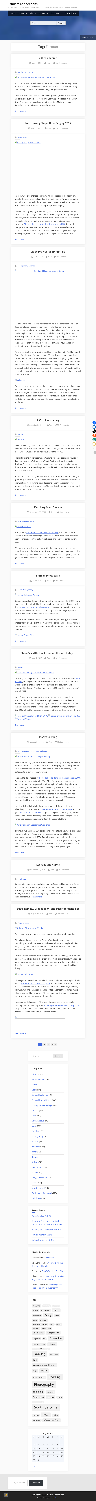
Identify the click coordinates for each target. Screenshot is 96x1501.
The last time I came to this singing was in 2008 (44, 224)
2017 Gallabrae (48, 58)
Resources (43, 13)
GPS (44, 1339)
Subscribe (35, 1482)
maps (35, 1371)
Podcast (35, 1141)
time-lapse (36, 1415)
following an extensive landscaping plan (61, 1005)
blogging (36, 1306)
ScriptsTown (55, 1498)
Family (20, 72)
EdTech (35, 1074)
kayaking (39, 1354)
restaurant (50, 1392)
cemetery (46, 1306)
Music (31, 72)
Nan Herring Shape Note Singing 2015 (48, 123)
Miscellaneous (23, 923)
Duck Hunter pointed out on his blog (42, 532)
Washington (36, 1420)
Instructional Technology (41, 1349)
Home (13, 13)
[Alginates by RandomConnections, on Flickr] (20, 380)
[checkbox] (6, 1495)
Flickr (57, 1316)
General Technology (40, 1095)
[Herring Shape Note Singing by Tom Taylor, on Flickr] (48, 166)
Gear (34, 1090)
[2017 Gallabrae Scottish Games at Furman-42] (35, 77)
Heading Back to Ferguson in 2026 (46, 1229)
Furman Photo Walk (48, 575)
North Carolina (38, 1377)
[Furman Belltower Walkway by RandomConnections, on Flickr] (27, 595)
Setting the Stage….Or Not (43, 1240)
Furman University (40, 1324)
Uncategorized (38, 1188)
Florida (35, 1320)
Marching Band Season (48, 507)
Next (54, 1044)
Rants (34, 1151)
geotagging (36, 1328)
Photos (33, 13)
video (55, 1415)
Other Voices (56, 13)
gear (52, 1325)
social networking (38, 1402)
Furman (43, 1320)
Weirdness (36, 1198)
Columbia (35, 1310)
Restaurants (37, 1167)
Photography (22, 266)
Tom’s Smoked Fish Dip (42, 1216)
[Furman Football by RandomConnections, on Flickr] (23, 526)
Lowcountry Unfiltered (44, 1365)
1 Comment (61, 256)
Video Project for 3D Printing (48, 251)
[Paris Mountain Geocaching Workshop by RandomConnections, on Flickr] (32, 756)
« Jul (33, 1466)
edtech (56, 1310)
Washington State (52, 1420)
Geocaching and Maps (39, 751)
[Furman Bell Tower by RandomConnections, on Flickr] (24, 974)
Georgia (58, 1324)
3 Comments (63, 425)
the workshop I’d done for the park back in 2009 (59, 778)
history (52, 1344)
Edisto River (45, 1310)
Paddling (35, 1131)
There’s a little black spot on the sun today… (48, 653)
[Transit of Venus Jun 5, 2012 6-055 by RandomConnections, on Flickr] (64, 716)
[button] (94, 423)
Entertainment (23, 521)
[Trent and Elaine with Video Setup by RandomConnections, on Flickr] (48, 294)
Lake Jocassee (54, 1354)
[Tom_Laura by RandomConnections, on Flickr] (20, 439)
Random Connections (23, 4)
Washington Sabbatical (42, 1193)
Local (26, 72)
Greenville (56, 1338)
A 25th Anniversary (48, 420)
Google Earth (53, 1332)
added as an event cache (30, 812)
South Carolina (45, 1407)
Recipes (35, 1157)
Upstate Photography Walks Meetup (34, 607)
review (51, 1397)
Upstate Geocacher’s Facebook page (55, 809)
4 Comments (64, 869)
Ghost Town (46, 1328)
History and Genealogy (42, 1105)
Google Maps (37, 1339)
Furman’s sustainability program (35, 983)
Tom (48, 63)
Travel (34, 1183)
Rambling (36, 1146)
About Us (23, 13)
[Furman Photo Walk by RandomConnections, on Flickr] (24, 635)
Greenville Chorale (39, 1344)
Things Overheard (39, 1177)
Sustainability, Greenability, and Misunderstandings (48, 908)
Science (32, 266)
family (48, 1315)
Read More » (20, 111)
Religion (35, 1162)
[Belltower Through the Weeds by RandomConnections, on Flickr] (29, 928)
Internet (35, 1110)
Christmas (56, 1306)
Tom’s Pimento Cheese (42, 1234)
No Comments (61, 63)
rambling (38, 1391)
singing (59, 1397)
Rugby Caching (48, 737)
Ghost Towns (38, 1332)
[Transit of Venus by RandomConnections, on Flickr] (23, 719)
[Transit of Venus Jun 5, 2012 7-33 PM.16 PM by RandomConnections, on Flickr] (34, 672)
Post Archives (70, 13)
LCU (35, 1360)
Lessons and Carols (48, 864)
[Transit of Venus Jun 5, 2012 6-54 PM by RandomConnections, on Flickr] (31, 716)
